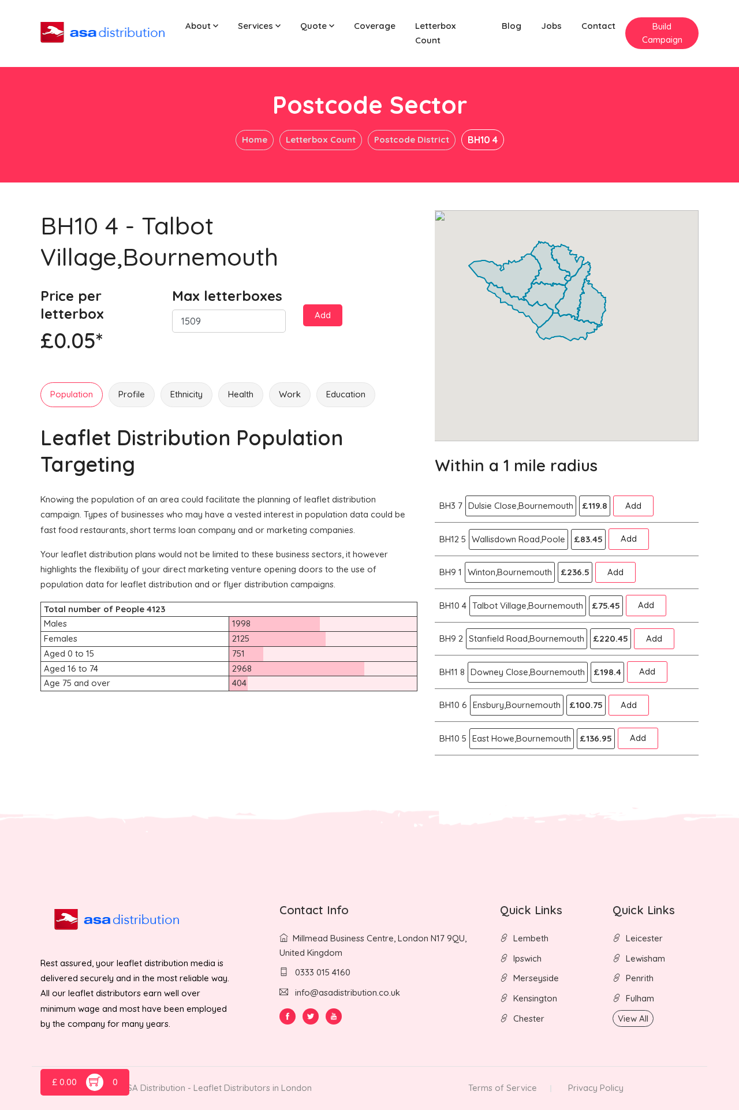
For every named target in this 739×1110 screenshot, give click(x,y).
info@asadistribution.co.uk (347, 992)
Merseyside (536, 978)
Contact (598, 25)
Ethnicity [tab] (186, 394)
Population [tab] (71, 394)
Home (254, 139)
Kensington (535, 998)
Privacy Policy (596, 1087)
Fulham (640, 998)
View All (633, 1018)
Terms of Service (502, 1087)
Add (323, 315)
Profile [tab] (131, 394)
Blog (511, 25)
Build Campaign (662, 33)
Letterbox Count (435, 33)
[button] (202, 26)
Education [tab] (345, 394)
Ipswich (527, 958)
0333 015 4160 (321, 972)
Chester (528, 1018)
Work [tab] (290, 394)
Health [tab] (240, 394)
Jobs (551, 25)
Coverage (374, 25)
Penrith (640, 978)
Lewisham (645, 958)
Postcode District (411, 139)
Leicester (644, 938)
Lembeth (530, 938)
